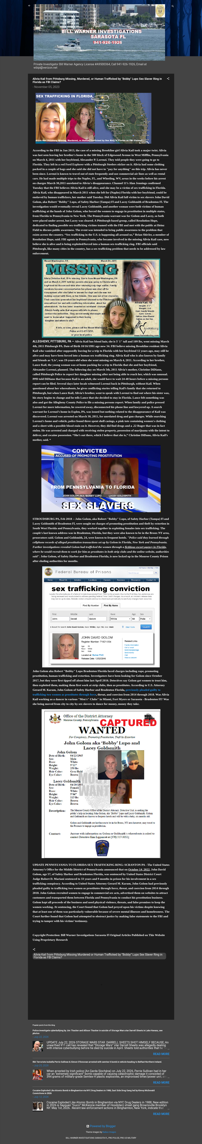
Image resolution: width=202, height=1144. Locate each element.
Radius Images (109, 1132)
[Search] (172, 6)
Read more (161, 1054)
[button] (168, 78)
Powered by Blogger (102, 1126)
